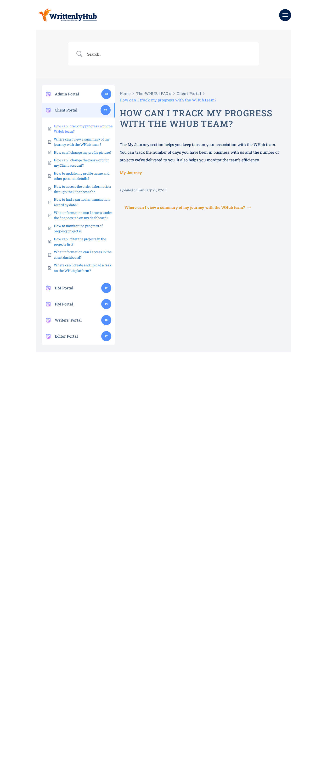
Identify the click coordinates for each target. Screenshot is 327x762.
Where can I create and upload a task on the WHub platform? (52, 268)
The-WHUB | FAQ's (128, 93)
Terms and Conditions (22, 721)
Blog (200, 683)
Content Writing (138, 690)
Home (100, 93)
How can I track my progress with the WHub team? (53, 129)
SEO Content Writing (141, 670)
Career (202, 696)
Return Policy (55, 721)
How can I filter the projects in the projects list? (50, 241)
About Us (204, 670)
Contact (203, 690)
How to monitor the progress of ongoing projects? (49, 228)
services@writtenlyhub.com (267, 670)
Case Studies (207, 676)
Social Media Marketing (144, 676)
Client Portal (164, 93)
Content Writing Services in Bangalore (155, 696)
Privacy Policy (82, 721)
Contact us (23, 463)
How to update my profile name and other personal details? (50, 176)
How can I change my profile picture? (47, 152)
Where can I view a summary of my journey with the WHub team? (52, 142)
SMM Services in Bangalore (146, 703)
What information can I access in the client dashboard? (51, 254)
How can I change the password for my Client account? (48, 163)
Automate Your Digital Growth (149, 683)
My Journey (106, 166)
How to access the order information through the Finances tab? (46, 189)
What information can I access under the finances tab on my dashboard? (50, 215)
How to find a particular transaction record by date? (51, 202)
